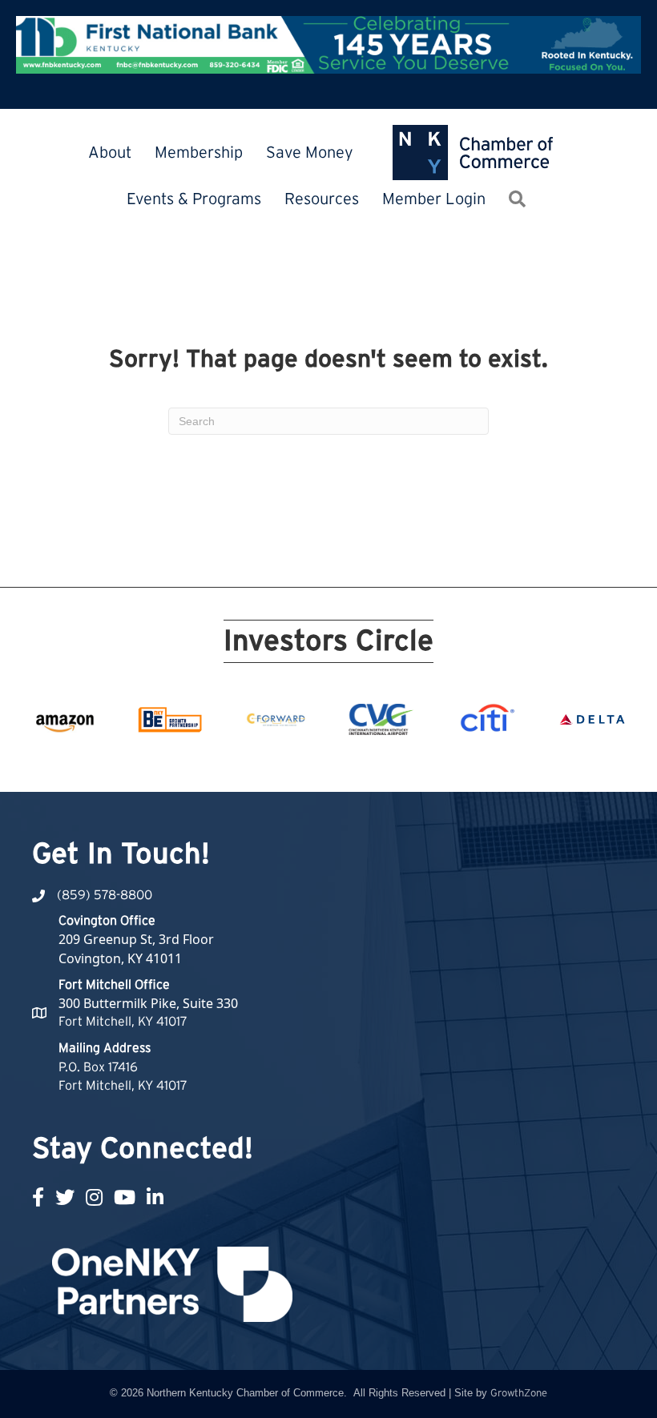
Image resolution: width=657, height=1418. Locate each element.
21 (511, 762)
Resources (321, 199)
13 (357, 762)
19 (472, 762)
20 (492, 762)
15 (395, 762)
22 (530, 762)
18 (453, 762)
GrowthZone (518, 1393)
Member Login (434, 199)
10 (299, 762)
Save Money (309, 153)
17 (434, 762)
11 (318, 762)
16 (415, 762)
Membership (199, 153)
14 (376, 762)
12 (338, 762)
